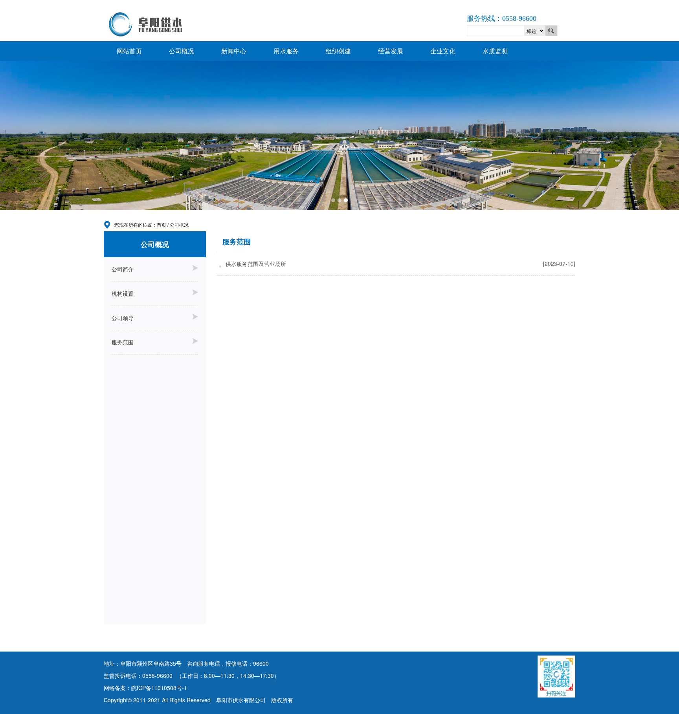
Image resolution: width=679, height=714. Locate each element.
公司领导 (123, 318)
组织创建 (338, 50)
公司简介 (123, 269)
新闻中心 (233, 50)
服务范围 (123, 342)
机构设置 (123, 293)
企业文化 (442, 50)
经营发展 (390, 50)
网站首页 (129, 50)
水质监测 (495, 50)
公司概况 (181, 50)
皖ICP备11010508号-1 (159, 688)
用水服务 (286, 50)
